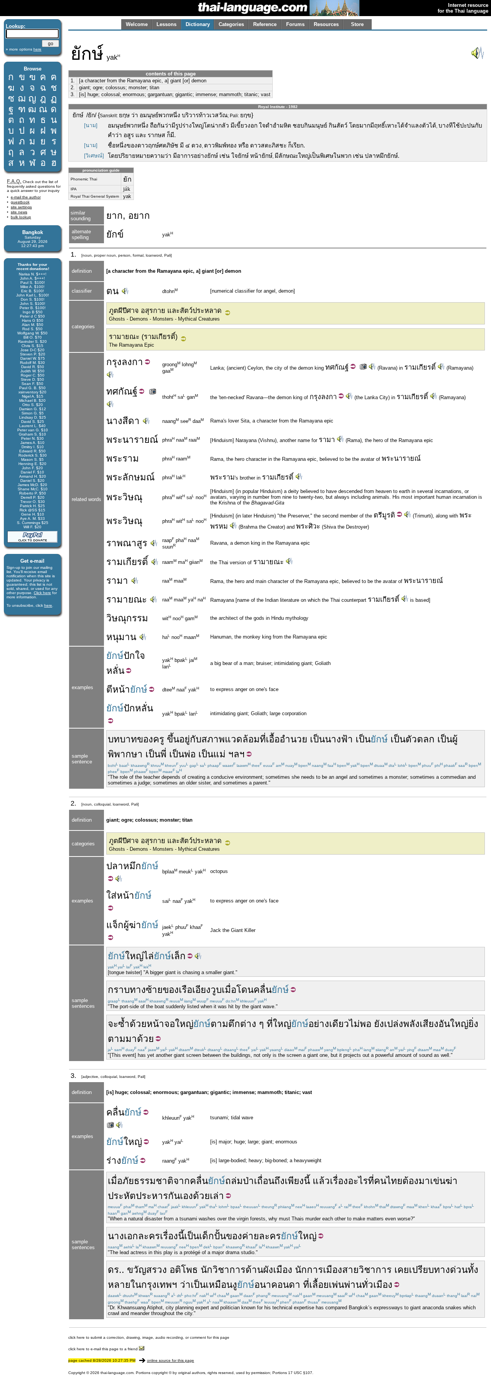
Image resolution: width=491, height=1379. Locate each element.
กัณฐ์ (341, 367)
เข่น (437, 1181)
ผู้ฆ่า (132, 925)
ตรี (378, 515)
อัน (444, 1024)
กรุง (114, 362)
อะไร (358, 1181)
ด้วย (138, 1024)
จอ (169, 1024)
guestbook (20, 202)
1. (73, 81)
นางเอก (123, 1236)
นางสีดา (123, 421)
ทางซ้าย (146, 989)
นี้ (307, 1181)
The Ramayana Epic (131, 345)
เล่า (217, 1196)
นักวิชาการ (223, 1269)
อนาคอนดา (277, 1284)
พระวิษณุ (124, 497)
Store (357, 24)
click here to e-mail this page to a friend (103, 1349)
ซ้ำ (124, 1024)
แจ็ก (115, 925)
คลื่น (263, 989)
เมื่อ (229, 989)
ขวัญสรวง (147, 1269)
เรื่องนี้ (172, 1236)
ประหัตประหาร (138, 1196)
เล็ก (178, 956)
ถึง (279, 1181)
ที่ (263, 739)
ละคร (149, 1236)
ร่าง (113, 1160)
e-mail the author (26, 197)
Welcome (137, 24)
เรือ (185, 989)
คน (380, 1181)
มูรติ (388, 515)
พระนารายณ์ (132, 439)
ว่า (185, 1284)
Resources (326, 24)
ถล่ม (234, 1181)
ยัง (379, 1024)
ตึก (234, 1024)
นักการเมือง (318, 1269)
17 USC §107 (300, 1373)
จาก (181, 1181)
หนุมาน (121, 637)
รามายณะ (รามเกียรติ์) (143, 337)
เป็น (317, 739)
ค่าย (250, 1236)
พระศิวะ (308, 526)
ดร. (115, 1269)
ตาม (219, 1024)
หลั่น (115, 670)
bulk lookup (21, 217)
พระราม (122, 458)
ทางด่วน (451, 1269)
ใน (135, 1284)
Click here (42, 593)
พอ (365, 1024)
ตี (109, 689)
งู (234, 1284)
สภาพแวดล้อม (230, 739)
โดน (245, 989)
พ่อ (190, 754)
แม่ (219, 754)
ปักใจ (134, 655)
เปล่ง (393, 1024)
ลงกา (132, 362)
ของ (145, 739)
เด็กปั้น (212, 1236)
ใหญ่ (134, 956)
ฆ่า (451, 1181)
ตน (112, 291)
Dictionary (198, 24)
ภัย (128, 1181)
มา (424, 1181)
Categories (231, 24)
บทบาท (122, 739)
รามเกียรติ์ (420, 367)
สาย (350, 1269)
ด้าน (254, 1269)
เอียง (201, 989)
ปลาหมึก (123, 866)
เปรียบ (421, 1269)
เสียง (429, 1024)
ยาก (114, 215)
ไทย (394, 1181)
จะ (113, 1024)
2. (73, 87)
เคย (401, 1269)
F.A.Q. (14, 181)
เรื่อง (339, 1181)
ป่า (248, 1181)
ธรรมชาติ (153, 1181)
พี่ (163, 754)
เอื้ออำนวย (286, 739)
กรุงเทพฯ (159, 1284)
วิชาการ (375, 1269)
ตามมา (122, 1038)
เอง (186, 1196)
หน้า (121, 689)
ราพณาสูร (126, 543)
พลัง (411, 1024)
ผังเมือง (277, 1269)
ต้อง (410, 1181)
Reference (265, 24)
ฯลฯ (236, 754)
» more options (23, 49)
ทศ (329, 367)
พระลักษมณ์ (130, 477)
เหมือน (219, 1284)
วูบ (216, 989)
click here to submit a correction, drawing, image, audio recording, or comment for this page (148, 1337)
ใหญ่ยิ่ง (464, 1024)
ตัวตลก (420, 739)
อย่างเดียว (328, 1024)
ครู (158, 739)
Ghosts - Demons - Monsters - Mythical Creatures (164, 319)
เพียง (294, 1181)
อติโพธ (184, 1269)
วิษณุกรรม (127, 618)
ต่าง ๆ (252, 1024)
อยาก (139, 215)
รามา (327, 440)
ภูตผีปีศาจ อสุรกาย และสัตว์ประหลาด (165, 310)
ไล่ (148, 956)
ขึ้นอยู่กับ (184, 739)
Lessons (166, 24)
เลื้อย (319, 1284)
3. (73, 94)
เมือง (382, 1284)
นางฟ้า (339, 739)
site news (19, 212)
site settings (21, 207)
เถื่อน (264, 1181)
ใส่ (111, 895)
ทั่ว (367, 1284)
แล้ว (321, 1181)
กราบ (119, 989)
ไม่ (354, 1024)
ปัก (129, 708)
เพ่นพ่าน (345, 1284)
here (48, 605)
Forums (295, 24)
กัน (174, 1196)
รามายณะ (268, 562)
